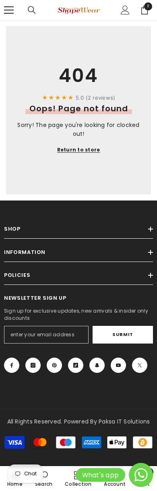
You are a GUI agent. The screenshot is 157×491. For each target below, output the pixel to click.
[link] (43, 478)
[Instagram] (33, 365)
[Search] (32, 10)
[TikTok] (75, 365)
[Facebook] (11, 365)
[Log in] (125, 10)
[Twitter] (139, 365)
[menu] (9, 10)
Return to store (78, 149)
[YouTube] (118, 365)
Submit (122, 334)
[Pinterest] (54, 365)
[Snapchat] (97, 365)
